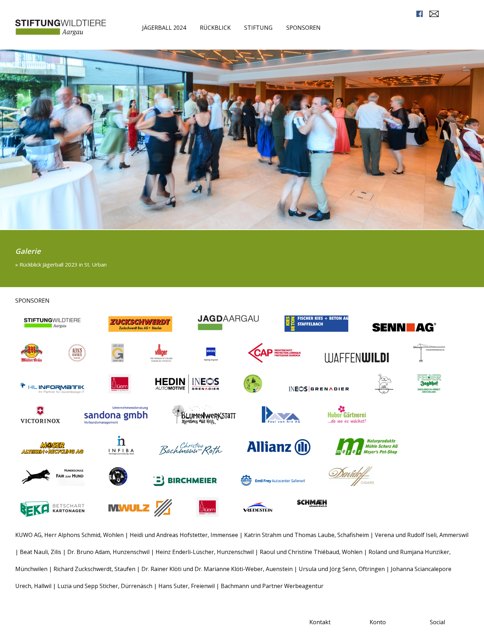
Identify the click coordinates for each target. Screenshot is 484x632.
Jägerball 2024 (164, 28)
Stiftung (258, 28)
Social (437, 622)
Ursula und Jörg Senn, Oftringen (342, 569)
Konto (378, 622)
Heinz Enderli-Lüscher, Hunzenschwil (205, 552)
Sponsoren (303, 28)
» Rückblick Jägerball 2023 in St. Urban (61, 264)
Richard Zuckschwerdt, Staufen (95, 569)
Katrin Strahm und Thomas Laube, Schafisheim (306, 535)
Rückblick (215, 28)
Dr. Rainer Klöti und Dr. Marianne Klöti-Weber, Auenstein (217, 569)
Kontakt (320, 622)
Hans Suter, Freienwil (187, 586)
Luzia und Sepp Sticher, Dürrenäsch (104, 586)
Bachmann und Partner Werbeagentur (272, 586)
